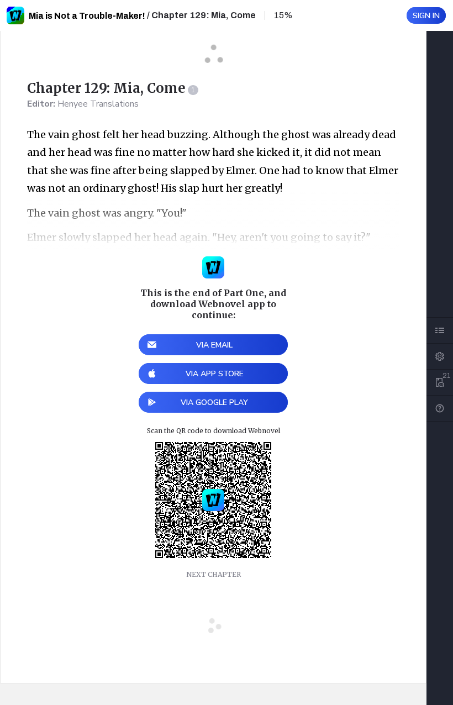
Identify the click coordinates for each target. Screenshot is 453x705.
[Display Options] (439, 356)
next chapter (213, 574)
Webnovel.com (15, 15)
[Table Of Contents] (439, 330)
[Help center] (439, 408)
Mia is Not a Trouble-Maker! (87, 15)
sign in (426, 15)
